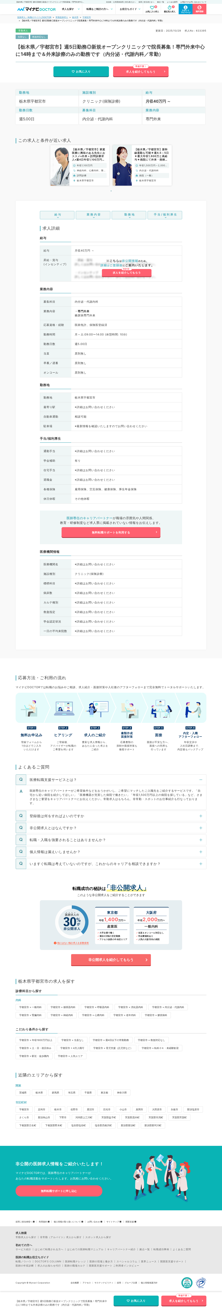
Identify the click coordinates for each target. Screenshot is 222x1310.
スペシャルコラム (127, 1261)
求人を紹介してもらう (141, 71)
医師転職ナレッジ (75, 1261)
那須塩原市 (193, 1109)
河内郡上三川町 (83, 1117)
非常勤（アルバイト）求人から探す (61, 1237)
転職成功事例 (161, 1249)
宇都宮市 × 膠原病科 (156, 1015)
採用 (119, 1283)
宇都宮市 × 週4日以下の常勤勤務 (111, 1040)
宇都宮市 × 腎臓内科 (30, 1015)
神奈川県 (122, 1092)
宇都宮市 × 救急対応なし (151, 1040)
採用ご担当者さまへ (146, 2)
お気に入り (83, 71)
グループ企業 (131, 1283)
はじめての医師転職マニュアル (85, 1249)
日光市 (106, 1109)
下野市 (62, 1117)
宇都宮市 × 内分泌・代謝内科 (168, 1007)
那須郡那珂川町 (152, 1125)
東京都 (104, 1092)
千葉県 (88, 1092)
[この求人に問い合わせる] (126, 268)
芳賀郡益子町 (108, 1117)
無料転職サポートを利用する (111, 532)
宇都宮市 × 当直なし (72, 1040)
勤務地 (129, 214)
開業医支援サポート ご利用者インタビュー (114, 1265)
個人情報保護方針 (149, 1283)
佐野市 (74, 1109)
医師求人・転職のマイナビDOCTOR (34, 17)
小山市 (123, 1109)
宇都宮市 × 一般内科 (30, 1007)
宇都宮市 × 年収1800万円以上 (35, 1040)
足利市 (41, 1109)
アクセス (87, 1283)
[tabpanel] (79, 165)
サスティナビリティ (104, 1283)
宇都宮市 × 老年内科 (124, 1015)
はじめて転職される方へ (49, 1249)
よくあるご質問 (182, 1249)
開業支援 (130, 1222)
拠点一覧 (160, 2)
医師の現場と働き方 (101, 1261)
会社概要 (75, 1283)
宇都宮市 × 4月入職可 (72, 1048)
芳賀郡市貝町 (156, 1117)
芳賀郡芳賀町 (179, 1117)
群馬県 (55, 1092)
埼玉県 (71, 1092)
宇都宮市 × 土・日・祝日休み (35, 1048)
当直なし (22, 36)
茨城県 (23, 1092)
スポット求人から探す (98, 1237)
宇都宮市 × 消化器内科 (130, 1007)
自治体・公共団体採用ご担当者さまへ (121, 2)
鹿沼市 (90, 1109)
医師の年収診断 (25, 1265)
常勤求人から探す (26, 1237)
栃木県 (75, 17)
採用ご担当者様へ (24, 1222)
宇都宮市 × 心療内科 (93, 1015)
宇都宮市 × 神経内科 (62, 1015)
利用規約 (43, 1222)
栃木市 (58, 1109)
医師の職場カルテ (75, 1265)
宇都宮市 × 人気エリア (70, 1055)
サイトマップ (112, 1222)
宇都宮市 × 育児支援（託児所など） (113, 1048)
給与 (58, 214)
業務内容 (94, 214)
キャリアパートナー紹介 (121, 1249)
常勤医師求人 (62, 17)
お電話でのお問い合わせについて (193, 2)
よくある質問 (172, 2)
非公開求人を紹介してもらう (111, 960)
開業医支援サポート (172, 1261)
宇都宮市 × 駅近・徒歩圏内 (34, 1055)
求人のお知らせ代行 (49, 1265)
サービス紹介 (23, 1249)
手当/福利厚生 (166, 214)
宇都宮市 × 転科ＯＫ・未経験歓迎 (160, 1048)
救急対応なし (39, 36)
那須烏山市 (44, 1117)
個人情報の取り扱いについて (67, 1222)
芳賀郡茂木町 (132, 1117)
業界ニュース (149, 1261)
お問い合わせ (93, 1222)
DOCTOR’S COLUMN (48, 1261)
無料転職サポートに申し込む (59, 1191)
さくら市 (24, 1117)
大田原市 (157, 1109)
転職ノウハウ (23, 1261)
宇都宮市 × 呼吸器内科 (96, 1007)
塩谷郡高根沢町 (103, 1125)
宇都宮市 (87, 17)
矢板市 (174, 1109)
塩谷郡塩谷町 (78, 1125)
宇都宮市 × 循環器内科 (63, 1007)
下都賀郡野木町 (53, 1125)
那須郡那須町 (128, 1125)
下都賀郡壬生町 (27, 1125)
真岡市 (139, 1109)
